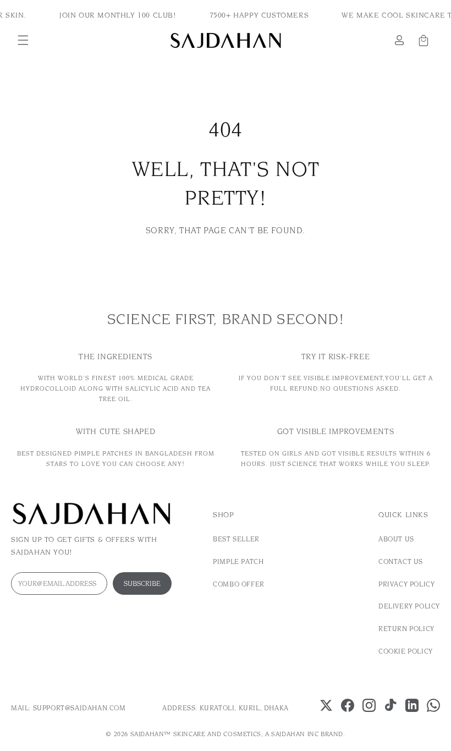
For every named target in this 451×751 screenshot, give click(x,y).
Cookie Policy (405, 651)
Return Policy (406, 628)
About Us (396, 538)
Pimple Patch (238, 561)
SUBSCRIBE (142, 583)
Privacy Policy (406, 584)
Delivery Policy (409, 606)
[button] (23, 40)
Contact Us (400, 561)
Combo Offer (239, 584)
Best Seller (236, 538)
